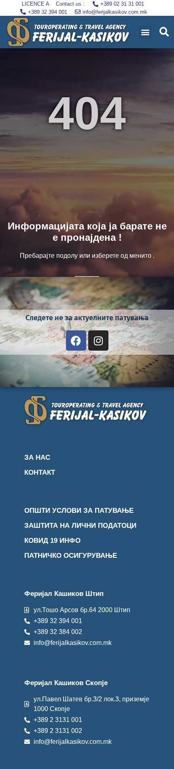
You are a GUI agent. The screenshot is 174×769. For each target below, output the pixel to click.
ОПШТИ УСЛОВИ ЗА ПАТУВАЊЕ (79, 510)
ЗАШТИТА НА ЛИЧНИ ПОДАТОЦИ (80, 525)
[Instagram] (98, 340)
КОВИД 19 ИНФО (52, 540)
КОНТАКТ (39, 472)
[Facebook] (76, 340)
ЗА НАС (37, 457)
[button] (145, 32)
